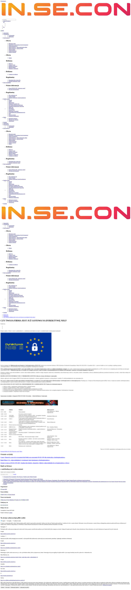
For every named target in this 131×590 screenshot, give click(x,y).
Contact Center (12, 65)
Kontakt (5, 122)
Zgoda (3, 520)
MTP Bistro (11, 108)
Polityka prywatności (107, 585)
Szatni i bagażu (12, 96)
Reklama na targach (13, 66)
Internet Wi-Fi (12, 110)
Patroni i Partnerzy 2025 (34, 479)
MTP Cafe (11, 107)
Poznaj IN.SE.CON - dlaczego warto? (17, 88)
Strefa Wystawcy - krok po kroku (16, 48)
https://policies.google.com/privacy (8, 533)
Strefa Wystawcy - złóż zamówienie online (18, 47)
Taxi (10, 113)
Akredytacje (11, 121)
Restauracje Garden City (14, 103)
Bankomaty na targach (13, 111)
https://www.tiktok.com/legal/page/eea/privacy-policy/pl (13, 580)
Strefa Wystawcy (7, 21)
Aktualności (5, 33)
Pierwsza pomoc (12, 114)
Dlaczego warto (12, 43)
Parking (18, 481)
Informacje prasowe (13, 118)
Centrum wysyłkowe (13, 74)
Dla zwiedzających (13, 95)
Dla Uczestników (7, 82)
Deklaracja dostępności (14, 116)
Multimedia (11, 36)
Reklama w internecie (13, 68)
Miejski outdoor (12, 67)
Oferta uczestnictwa (13, 46)
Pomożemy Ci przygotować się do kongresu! (18, 44)
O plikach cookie (17, 520)
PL (4, 22)
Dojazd (10, 100)
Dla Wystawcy (6, 37)
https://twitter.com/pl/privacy (7, 575)
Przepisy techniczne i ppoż (14, 81)
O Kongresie (6, 34)
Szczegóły (9, 520)
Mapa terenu (11, 102)
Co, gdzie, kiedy (33, 480)
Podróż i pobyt (6, 99)
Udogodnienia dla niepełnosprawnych (17, 112)
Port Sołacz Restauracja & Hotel (16, 105)
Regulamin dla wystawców (14, 80)
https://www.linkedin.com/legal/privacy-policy (10, 547)
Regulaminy (55, 480)
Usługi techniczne (12, 51)
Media (4, 117)
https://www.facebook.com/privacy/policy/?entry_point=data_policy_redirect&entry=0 (19, 557)
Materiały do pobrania (13, 119)
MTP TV (11, 63)
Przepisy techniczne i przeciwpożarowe (17, 97)
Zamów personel (12, 52)
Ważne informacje (15, 480)
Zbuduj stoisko (12, 49)
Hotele (10, 58)
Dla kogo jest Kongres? (14, 89)
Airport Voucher (114, 481)
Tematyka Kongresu (24, 479)
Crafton (10, 512)
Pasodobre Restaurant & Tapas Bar (16, 106)
